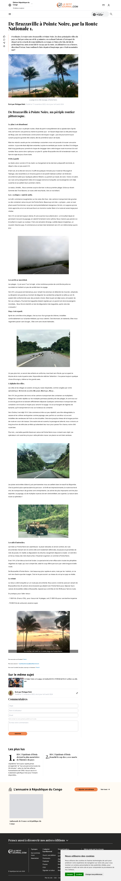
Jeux (59, 867)
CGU (44, 867)
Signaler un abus (49, 870)
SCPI (59, 856)
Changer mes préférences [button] (93, 874)
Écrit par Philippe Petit (16, 104)
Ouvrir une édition (49, 855)
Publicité (46, 861)
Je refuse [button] (79, 874)
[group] (106, 13)
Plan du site (49, 878)
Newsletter (35, 858)
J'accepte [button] (70, 874)
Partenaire (46, 858)
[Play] (106, 14)
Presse (45, 864)
